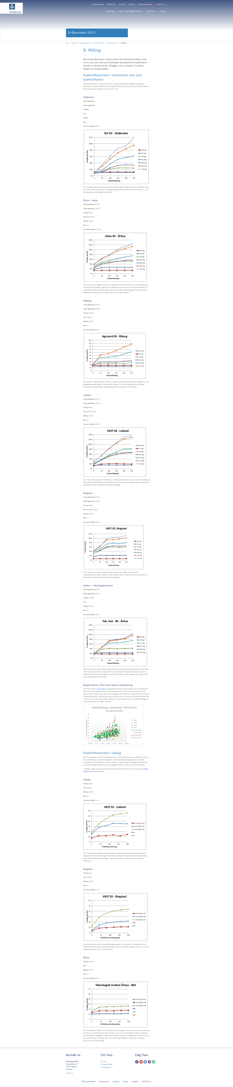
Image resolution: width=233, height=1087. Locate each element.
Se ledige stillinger (107, 1064)
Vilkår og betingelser (88, 1081)
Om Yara (103, 1061)
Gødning (73, 43)
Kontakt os (69, 1073)
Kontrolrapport (104, 1081)
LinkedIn (125, 1081)
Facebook (115, 1081)
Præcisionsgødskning (84, 43)
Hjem (67, 43)
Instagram (135, 1081)
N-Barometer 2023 (112, 43)
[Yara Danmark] (10, 8)
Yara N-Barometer (98, 43)
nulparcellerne (101, 689)
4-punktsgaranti (106, 1067)
